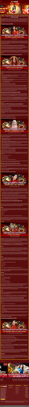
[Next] (27, 9)
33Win (2, 18)
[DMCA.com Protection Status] (3, 399)
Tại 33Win (2, 238)
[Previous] (1, 9)
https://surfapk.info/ (6, 101)
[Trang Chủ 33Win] (14, 1)
